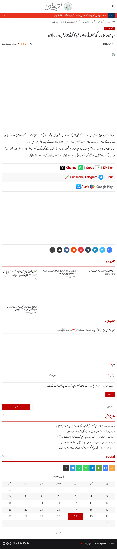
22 (25, 510)
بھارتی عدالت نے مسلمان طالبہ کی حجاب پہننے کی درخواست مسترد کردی (90, 431)
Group (89, 168)
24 (107, 517)
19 (75, 510)
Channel (72, 168)
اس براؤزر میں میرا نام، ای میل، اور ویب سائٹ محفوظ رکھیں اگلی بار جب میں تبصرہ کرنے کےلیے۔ (80, 386)
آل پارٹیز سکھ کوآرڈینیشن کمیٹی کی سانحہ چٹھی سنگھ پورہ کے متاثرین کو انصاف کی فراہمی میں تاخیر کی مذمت (59, 272)
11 (91, 503)
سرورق (109, 22)
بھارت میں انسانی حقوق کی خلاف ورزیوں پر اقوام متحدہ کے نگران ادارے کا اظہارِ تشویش (84, 437)
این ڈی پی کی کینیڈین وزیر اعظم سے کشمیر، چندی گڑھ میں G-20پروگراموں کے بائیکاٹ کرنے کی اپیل (22, 308)
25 (91, 517)
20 (58, 510)
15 (25, 503)
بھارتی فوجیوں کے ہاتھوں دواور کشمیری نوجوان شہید (102, 271)
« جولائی (58, 532)
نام (113, 365)
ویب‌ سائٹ (52, 375)
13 (58, 503)
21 (41, 510)
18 (91, 510)
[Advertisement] (58, 216)
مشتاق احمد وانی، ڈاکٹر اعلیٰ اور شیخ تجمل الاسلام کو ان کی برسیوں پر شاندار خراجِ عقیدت (85, 448)
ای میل (111, 375)
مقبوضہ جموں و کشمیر (98, 22)
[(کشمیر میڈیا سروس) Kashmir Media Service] (58, 6)
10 (107, 503)
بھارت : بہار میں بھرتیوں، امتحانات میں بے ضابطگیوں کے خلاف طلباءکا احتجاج (80, 15)
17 (107, 510)
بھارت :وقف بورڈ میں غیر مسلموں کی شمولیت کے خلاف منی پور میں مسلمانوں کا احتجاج (84, 426)
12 (75, 503)
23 (10, 510)
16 (10, 503)
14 (41, 503)
